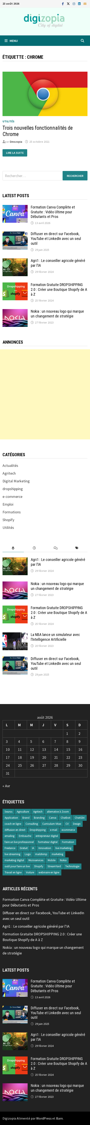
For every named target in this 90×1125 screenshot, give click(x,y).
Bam (59, 1118)
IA (33, 848)
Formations (12, 512)
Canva (52, 817)
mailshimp (41, 854)
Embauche (25, 836)
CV (67, 824)
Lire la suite (16, 153)
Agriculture (23, 811)
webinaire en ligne (49, 872)
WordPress (44, 1118)
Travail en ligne (13, 872)
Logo (28, 854)
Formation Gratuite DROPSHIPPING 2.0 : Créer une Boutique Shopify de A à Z (59, 289)
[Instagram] (74, 3)
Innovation (45, 848)
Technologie (72, 866)
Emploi (8, 504)
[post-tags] (76, 548)
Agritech (9, 473)
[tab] (13, 548)
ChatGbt (80, 817)
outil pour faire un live (17, 866)
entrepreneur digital (47, 836)
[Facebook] (63, 3)
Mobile (51, 860)
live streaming (12, 854)
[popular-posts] (13, 548)
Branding (39, 817)
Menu (14, 41)
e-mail (53, 830)
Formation (68, 842)
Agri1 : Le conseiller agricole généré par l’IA (36, 926)
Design (77, 824)
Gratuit (24, 848)
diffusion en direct (15, 830)
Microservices (35, 860)
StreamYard (54, 866)
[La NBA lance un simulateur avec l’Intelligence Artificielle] (15, 635)
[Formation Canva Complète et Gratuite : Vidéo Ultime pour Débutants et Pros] (15, 207)
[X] (69, 3)
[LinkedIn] (79, 3)
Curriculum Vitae (51, 824)
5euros (8, 811)
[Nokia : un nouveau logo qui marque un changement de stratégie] (15, 311)
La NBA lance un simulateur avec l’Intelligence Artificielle (55, 637)
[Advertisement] (45, 394)
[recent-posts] (34, 548)
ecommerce (68, 830)
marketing (57, 854)
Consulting (32, 824)
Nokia (63, 860)
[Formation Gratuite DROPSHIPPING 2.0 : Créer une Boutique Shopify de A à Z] (15, 285)
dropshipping (13, 488)
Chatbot (65, 817)
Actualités (10, 465)
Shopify (8, 519)
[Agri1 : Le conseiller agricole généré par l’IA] (15, 261)
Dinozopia (16, 142)
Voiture (30, 872)
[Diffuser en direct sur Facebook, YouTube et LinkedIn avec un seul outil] (15, 234)
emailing (9, 836)
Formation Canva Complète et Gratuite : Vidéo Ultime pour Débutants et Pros (53, 212)
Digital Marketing (16, 481)
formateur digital (48, 842)
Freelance (10, 848)
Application (11, 817)
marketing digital (14, 860)
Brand (26, 817)
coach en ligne (13, 824)
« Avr (6, 785)
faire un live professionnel (19, 842)
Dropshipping (38, 830)
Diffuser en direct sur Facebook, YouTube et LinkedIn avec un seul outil (56, 239)
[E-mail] (84, 3)
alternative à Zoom (58, 811)
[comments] (55, 548)
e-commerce (12, 496)
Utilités (8, 121)
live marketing (63, 848)
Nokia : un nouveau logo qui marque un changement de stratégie (57, 313)
